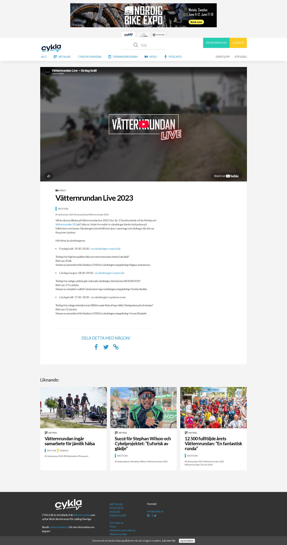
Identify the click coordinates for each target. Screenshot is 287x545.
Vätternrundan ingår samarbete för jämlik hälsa (70, 441)
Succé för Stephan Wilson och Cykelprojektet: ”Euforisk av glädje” (143, 443)
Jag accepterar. (187, 541)
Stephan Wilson (139, 461)
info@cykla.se (155, 511)
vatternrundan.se (59, 527)
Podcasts (175, 56)
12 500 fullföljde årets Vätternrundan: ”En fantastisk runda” (213, 443)
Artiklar (64, 56)
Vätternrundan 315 (66, 224)
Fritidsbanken (71, 456)
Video (153, 56)
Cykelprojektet (123, 461)
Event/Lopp (223, 56)
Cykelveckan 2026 (89, 56)
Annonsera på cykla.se (122, 530)
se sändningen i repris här (106, 248)
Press (113, 526)
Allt (44, 56)
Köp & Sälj (241, 56)
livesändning (81, 214)
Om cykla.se (116, 522)
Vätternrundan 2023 (99, 214)
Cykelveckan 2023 (65, 214)
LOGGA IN (238, 43)
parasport (83, 456)
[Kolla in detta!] (106, 347)
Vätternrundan (82, 515)
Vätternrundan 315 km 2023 (199, 464)
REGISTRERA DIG (216, 43)
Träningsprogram (125, 56)
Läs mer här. (169, 540)
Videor (115, 511)
